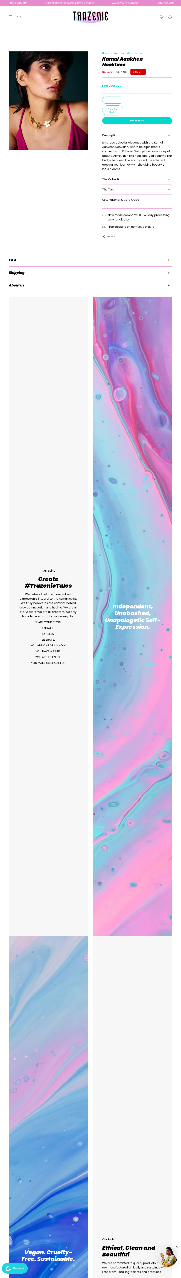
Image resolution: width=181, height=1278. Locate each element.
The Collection (112, 179)
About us (16, 285)
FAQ (12, 260)
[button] (19, 17)
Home (106, 53)
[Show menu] (10, 17)
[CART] (170, 17)
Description (110, 135)
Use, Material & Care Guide (120, 200)
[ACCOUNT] (161, 17)
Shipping (17, 272)
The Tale (108, 189)
